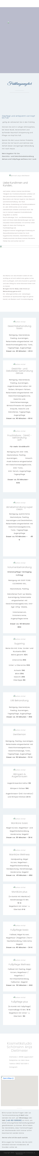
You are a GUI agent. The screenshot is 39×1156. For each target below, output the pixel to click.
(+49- (8, 1120)
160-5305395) (16, 1120)
